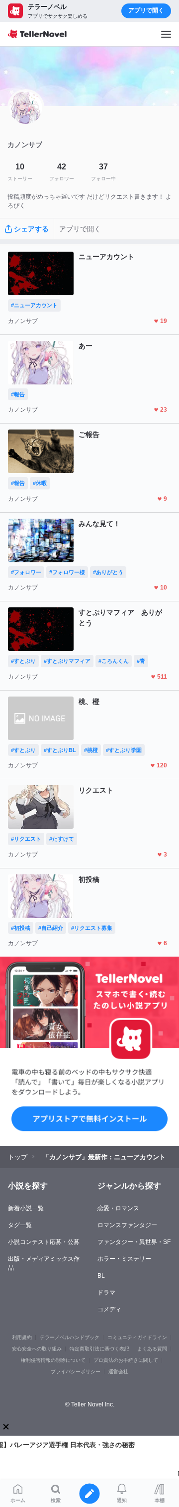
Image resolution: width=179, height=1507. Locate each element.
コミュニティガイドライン (137, 1337)
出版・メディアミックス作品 (44, 1263)
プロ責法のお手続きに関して (125, 1360)
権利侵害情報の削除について (53, 1360)
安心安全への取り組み (37, 1348)
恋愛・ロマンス (118, 1208)
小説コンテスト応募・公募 (44, 1241)
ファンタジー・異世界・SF (134, 1241)
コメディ (109, 1309)
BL (101, 1275)
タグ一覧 (20, 1225)
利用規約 (22, 1337)
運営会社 (118, 1371)
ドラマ (106, 1292)
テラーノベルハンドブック (69, 1337)
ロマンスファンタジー (127, 1225)
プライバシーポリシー (75, 1371)
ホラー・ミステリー (124, 1258)
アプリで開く (146, 10)
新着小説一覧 (26, 1208)
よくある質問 (152, 1348)
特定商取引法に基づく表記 (99, 1348)
